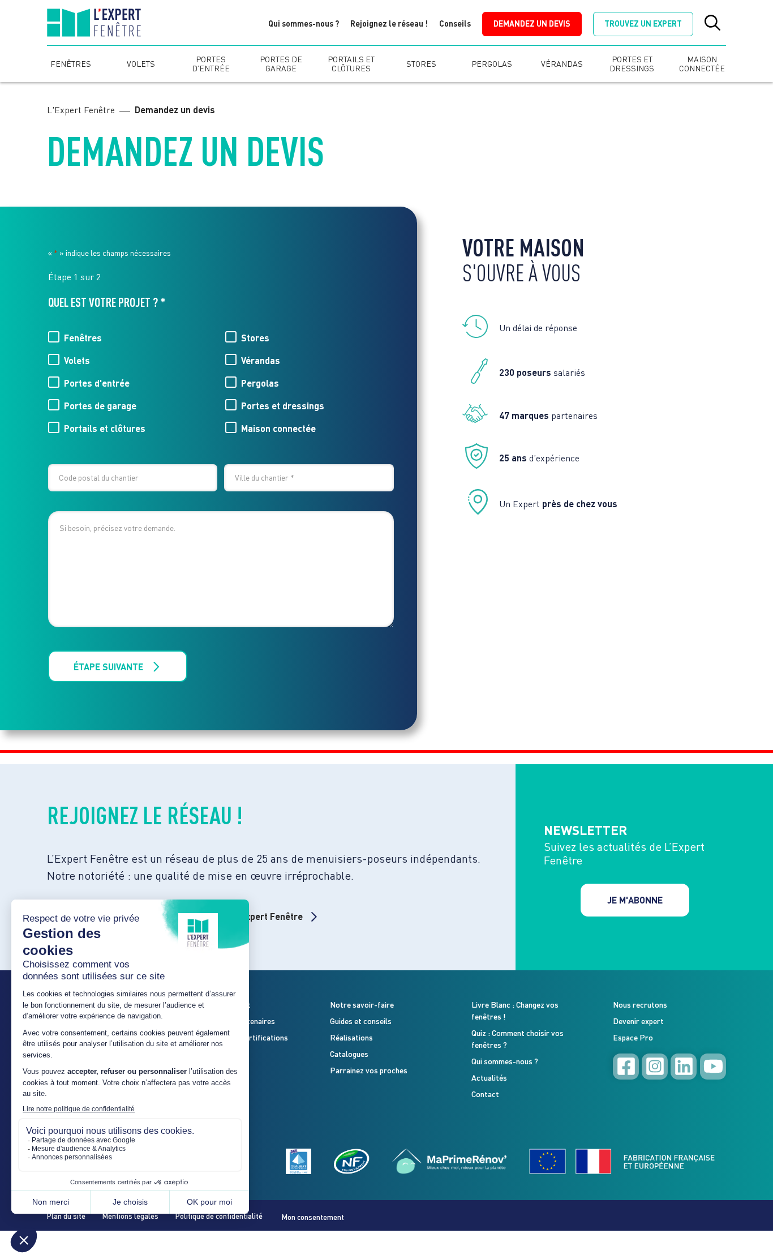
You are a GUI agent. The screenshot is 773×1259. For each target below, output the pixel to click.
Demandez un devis (531, 23)
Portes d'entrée (97, 383)
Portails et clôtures (351, 64)
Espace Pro (633, 1037)
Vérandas (562, 63)
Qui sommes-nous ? (303, 23)
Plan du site (66, 1216)
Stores (421, 63)
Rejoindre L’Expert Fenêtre (247, 916)
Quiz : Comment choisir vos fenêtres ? (517, 1039)
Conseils (455, 23)
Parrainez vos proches (368, 1070)
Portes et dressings (631, 64)
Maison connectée (702, 64)
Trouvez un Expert (643, 23)
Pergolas (491, 63)
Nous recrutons (640, 1004)
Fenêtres (70, 63)
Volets (141, 63)
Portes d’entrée (211, 64)
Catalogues (349, 1054)
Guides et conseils (361, 1021)
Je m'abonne (635, 899)
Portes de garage (281, 64)
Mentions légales (130, 1216)
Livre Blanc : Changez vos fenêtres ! (515, 1010)
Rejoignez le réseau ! (389, 23)
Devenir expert (638, 1021)
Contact (485, 1094)
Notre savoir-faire (362, 1004)
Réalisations (351, 1037)
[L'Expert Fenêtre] (93, 24)
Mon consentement (313, 1217)
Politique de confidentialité (219, 1216)
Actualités (489, 1077)
